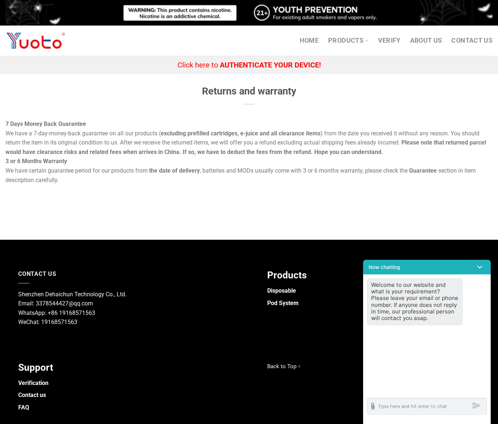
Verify (389, 40)
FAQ (23, 407)
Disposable (281, 290)
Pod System (283, 303)
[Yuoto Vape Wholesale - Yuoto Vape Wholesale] (37, 41)
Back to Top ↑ (284, 366)
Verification (33, 382)
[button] (427, 267)
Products (345, 40)
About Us (426, 40)
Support (35, 367)
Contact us (472, 40)
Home (309, 40)
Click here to (249, 65)
